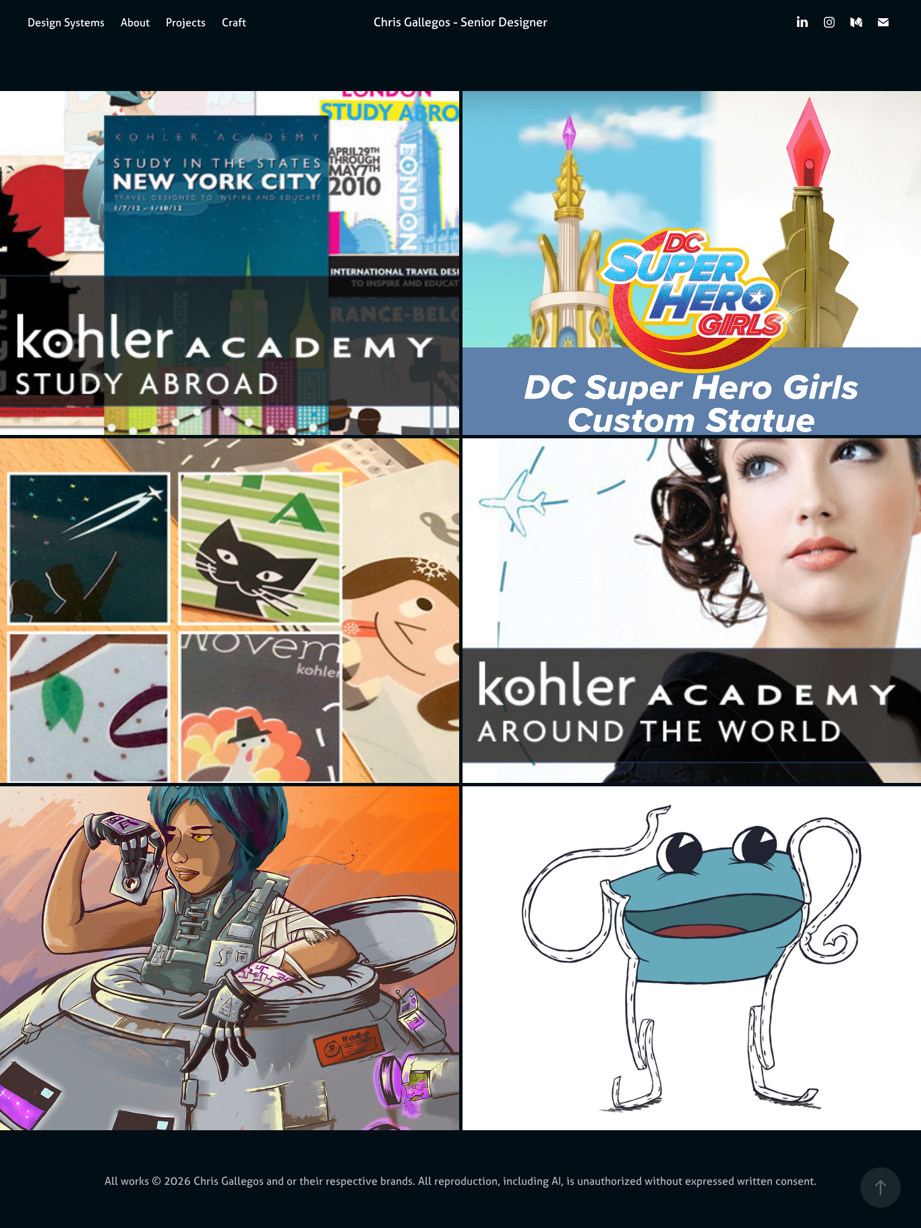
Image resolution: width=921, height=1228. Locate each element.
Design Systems (66, 22)
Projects (186, 22)
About (135, 22)
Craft (234, 22)
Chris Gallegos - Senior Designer (460, 22)
